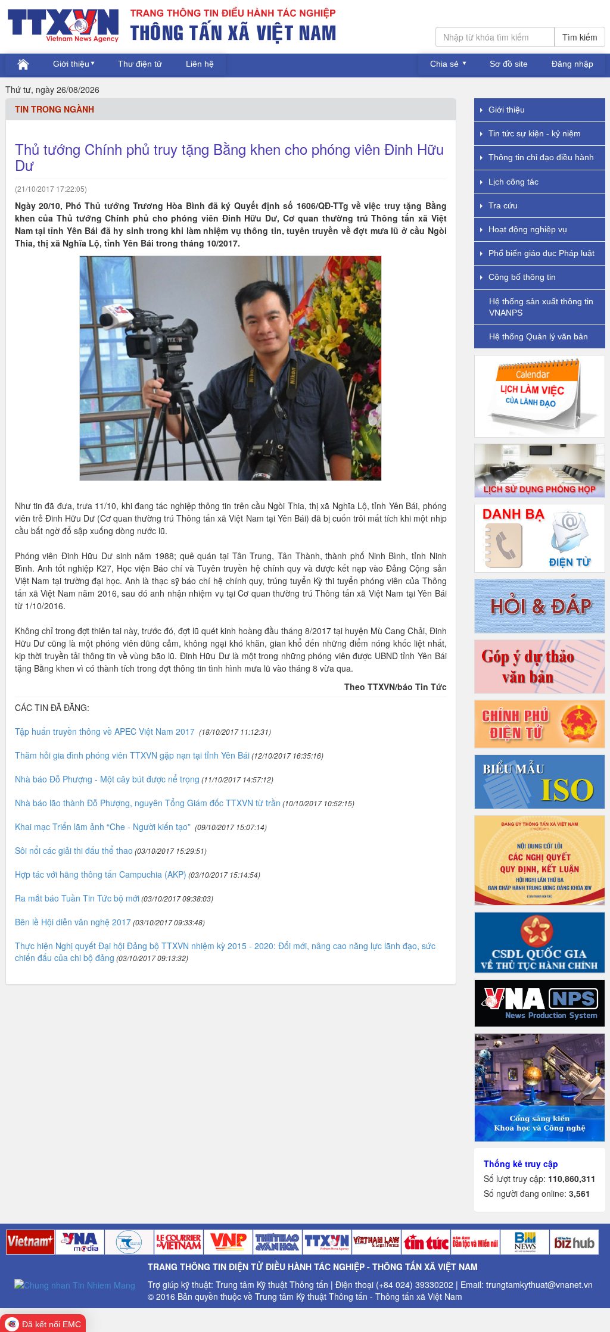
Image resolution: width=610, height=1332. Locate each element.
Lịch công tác (513, 181)
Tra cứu (503, 205)
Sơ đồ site (509, 63)
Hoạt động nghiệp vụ (527, 229)
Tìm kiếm (579, 37)
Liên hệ (200, 63)
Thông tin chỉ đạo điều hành (541, 157)
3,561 (579, 1193)
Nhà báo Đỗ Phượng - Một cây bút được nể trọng (107, 779)
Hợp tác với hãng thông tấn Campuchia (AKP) (100, 874)
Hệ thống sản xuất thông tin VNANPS (541, 307)
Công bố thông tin (522, 277)
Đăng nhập (572, 63)
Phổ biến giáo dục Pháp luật (541, 253)
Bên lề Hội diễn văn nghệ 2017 (73, 922)
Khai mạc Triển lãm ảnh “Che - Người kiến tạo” (104, 826)
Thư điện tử (140, 63)
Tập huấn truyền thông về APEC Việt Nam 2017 (106, 731)
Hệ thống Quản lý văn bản (538, 336)
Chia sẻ (445, 63)
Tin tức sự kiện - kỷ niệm (534, 133)
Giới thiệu (71, 63)
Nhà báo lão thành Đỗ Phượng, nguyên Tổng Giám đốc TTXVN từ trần (148, 803)
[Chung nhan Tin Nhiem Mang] (74, 1284)
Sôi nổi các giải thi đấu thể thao (74, 850)
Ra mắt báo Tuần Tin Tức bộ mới (77, 898)
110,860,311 (572, 1178)
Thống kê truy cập (521, 1163)
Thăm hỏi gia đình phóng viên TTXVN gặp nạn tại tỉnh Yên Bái (132, 755)
